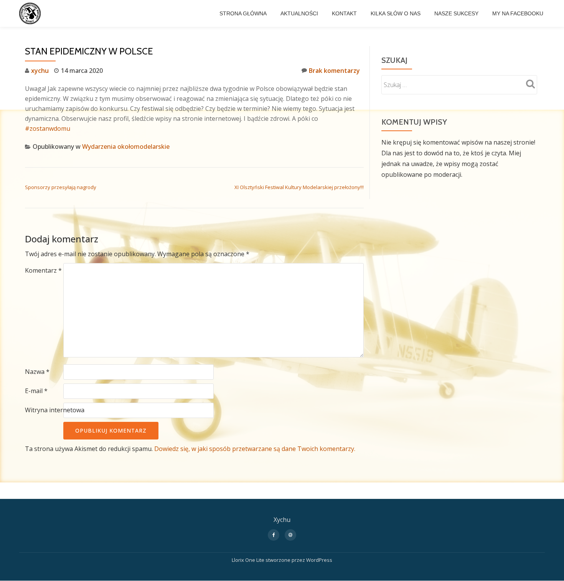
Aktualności (299, 13)
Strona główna (243, 13)
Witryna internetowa (54, 410)
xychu (40, 70)
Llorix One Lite (249, 559)
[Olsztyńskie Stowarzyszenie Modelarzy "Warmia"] (31, 13)
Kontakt (344, 13)
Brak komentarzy (334, 70)
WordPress (319, 559)
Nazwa (37, 371)
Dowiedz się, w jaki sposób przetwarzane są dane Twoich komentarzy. (254, 448)
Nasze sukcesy (456, 13)
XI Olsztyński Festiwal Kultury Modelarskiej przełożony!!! (299, 187)
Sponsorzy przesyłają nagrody (60, 187)
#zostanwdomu (47, 128)
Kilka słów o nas (396, 13)
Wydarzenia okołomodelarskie (126, 146)
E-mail (36, 391)
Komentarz (43, 270)
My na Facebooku (517, 13)
